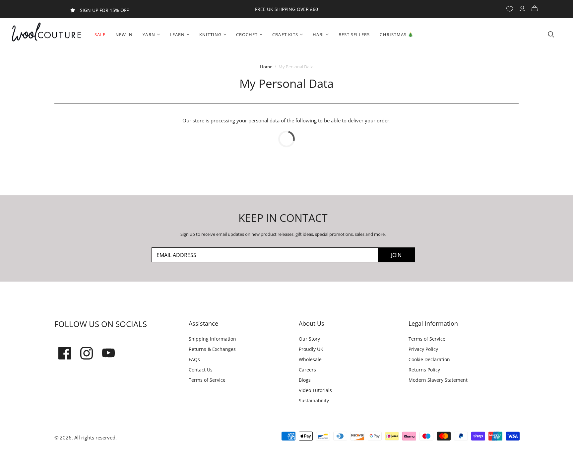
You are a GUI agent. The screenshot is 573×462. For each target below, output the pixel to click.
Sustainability (314, 400)
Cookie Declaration (429, 359)
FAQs (194, 359)
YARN (149, 34)
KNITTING (210, 34)
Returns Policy (424, 369)
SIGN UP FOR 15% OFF (104, 10)
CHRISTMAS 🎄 (396, 34)
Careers (307, 369)
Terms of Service (207, 380)
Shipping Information (212, 339)
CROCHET (247, 34)
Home (266, 67)
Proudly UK (311, 349)
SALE (100, 34)
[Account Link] (523, 8)
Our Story (309, 339)
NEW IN (124, 34)
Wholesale (310, 359)
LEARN (177, 34)
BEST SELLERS (354, 34)
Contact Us (201, 369)
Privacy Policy (423, 349)
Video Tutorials (315, 390)
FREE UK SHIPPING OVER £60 (286, 9)
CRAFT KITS (285, 34)
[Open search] (551, 34)
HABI (318, 34)
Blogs (305, 380)
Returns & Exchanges (212, 349)
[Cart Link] (535, 8)
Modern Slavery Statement (438, 380)
